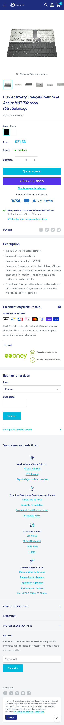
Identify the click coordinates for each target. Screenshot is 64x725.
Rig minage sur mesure (32, 588)
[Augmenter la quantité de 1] (34, 160)
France (32, 551)
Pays (5, 382)
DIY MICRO (32, 535)
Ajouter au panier (32, 171)
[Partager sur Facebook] (41, 229)
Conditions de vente (32, 499)
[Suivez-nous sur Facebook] (5, 693)
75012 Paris (32, 546)
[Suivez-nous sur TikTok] (29, 693)
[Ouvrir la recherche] (46, 5)
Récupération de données (32, 571)
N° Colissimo (32, 474)
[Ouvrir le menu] (4, 5)
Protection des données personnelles (29, 712)
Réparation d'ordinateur (32, 577)
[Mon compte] (52, 5)
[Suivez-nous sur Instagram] (11, 693)
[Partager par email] (59, 229)
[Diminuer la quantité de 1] (18, 160)
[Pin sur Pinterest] (47, 229)
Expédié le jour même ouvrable (32, 479)
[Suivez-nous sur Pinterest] (17, 693)
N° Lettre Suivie (32, 468)
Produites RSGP (32, 515)
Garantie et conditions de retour (32, 510)
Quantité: (8, 159)
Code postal (9, 396)
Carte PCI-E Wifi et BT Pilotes (32, 593)
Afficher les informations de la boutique (27, 219)
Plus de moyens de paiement (32, 188)
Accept (11, 717)
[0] (58, 5)
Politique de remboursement (17, 429)
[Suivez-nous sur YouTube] (23, 693)
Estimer (12, 415)
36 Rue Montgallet (32, 541)
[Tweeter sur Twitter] (53, 229)
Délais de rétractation (32, 504)
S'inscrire (13, 668)
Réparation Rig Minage (32, 582)
